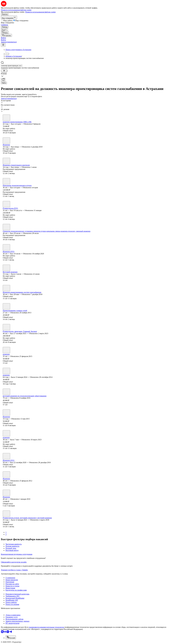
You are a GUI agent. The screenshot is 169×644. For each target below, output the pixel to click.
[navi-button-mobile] (3, 45)
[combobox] (11, 65)
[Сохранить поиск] (3, 80)
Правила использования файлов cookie (40, 12)
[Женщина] (6, 268)
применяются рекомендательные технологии (46, 627)
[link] (5, 32)
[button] (3, 38)
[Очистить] (4, 71)
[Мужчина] (6, 118)
